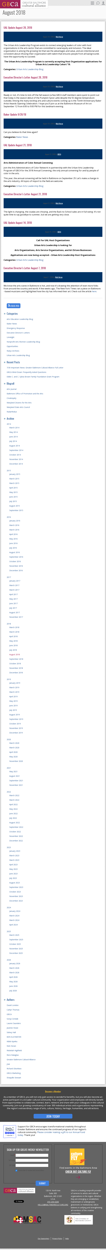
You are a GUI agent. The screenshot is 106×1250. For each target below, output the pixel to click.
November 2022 (16, 836)
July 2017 (13, 608)
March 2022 (14, 795)
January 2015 (14, 474)
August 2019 (14, 714)
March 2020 (14, 743)
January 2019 (14, 683)
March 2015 (14, 478)
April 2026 (13, 977)
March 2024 (14, 915)
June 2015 (13, 497)
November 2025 (16, 948)
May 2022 (13, 809)
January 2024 (14, 911)
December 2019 (16, 732)
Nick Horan (59, 36)
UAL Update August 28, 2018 (18, 27)
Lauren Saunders (14, 1023)
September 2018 (16, 659)
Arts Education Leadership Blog (20, 319)
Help (67, 1238)
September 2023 (16, 887)
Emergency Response (16, 328)
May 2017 (13, 599)
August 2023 (14, 882)
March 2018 (14, 627)
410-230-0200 (53, 1202)
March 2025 (14, 935)
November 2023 (16, 896)
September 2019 (16, 719)
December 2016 (16, 570)
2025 (9, 931)
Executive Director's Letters (18, 332)
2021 (9, 768)
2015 (9, 470)
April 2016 (13, 534)
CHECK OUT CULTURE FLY (78, 1171)
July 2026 (13, 990)
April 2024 (13, 924)
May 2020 (13, 756)
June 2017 (13, 603)
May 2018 (13, 641)
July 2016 (13, 548)
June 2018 (13, 645)
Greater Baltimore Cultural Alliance (21, 1059)
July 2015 (13, 501)
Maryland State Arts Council (18, 407)
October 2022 (15, 831)
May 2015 (13, 492)
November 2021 (16, 785)
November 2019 (16, 728)
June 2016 (13, 543)
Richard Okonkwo (14, 1068)
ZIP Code (12, 1165)
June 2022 (13, 813)
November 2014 (16, 459)
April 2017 (13, 594)
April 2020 (13, 752)
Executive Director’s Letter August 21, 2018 (25, 194)
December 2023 (16, 901)
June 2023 (13, 873)
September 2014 (16, 450)
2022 (9, 792)
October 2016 (15, 561)
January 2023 (14, 851)
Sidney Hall (11, 1032)
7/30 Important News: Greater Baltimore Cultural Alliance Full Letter (35, 367)
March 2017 (14, 585)
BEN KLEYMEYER (14, 1037)
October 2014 (15, 455)
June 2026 (13, 986)
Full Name (12, 1160)
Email (13, 1155)
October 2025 (15, 944)
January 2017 (14, 581)
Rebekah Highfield (14, 1050)
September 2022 (16, 827)
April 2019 (13, 696)
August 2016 (14, 552)
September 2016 (16, 557)
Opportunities (12, 346)
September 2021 (16, 780)
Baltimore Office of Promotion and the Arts (25, 393)
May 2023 (13, 869)
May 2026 (13, 981)
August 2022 (14, 822)
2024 (9, 907)
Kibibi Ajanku (12, 1041)
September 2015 (16, 510)
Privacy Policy (57, 1238)
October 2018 (15, 663)
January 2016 (14, 520)
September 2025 (16, 939)
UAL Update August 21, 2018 (18, 145)
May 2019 (13, 701)
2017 (9, 577)
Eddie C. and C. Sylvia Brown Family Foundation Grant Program (33, 376)
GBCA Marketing (14, 1073)
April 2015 (13, 487)
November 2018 (16, 668)
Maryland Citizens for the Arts (19, 402)
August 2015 (14, 506)
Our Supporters (43, 1238)
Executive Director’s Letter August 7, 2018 (25, 268)
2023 (9, 847)
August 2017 (14, 612)
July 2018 (13, 650)
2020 (9, 739)
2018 (9, 623)
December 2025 (16, 953)
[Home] (24, 7)
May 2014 (13, 432)
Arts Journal (11, 389)
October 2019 (15, 723)
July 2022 (13, 818)
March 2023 (14, 855)
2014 (9, 424)
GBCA (59, 154)
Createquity (11, 398)
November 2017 (16, 617)
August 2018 (14, 654)
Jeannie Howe (12, 1028)
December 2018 (16, 672)
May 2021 (13, 771)
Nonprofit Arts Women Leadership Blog (23, 342)
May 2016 (13, 539)
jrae (8, 1064)
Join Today (53, 1116)
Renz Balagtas (13, 1055)
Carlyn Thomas (13, 1010)
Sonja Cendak (12, 1019)
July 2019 (13, 710)
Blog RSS (15, 305)
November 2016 (16, 566)
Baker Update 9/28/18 (15, 114)
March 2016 (14, 525)
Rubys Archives (13, 351)
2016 (9, 517)
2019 (9, 679)
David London (12, 1005)
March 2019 (14, 687)
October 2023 (15, 891)
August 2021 (14, 776)
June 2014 (13, 436)
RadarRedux (12, 411)
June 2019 (13, 705)
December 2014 (16, 464)
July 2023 (13, 878)
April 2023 (13, 864)
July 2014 (13, 441)
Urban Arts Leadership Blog (29, 69)
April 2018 (13, 636)
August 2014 (14, 445)
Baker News (22, 137)
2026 (9, 960)
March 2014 (14, 427)
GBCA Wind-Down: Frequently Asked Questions (26, 372)
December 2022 (16, 840)
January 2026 (14, 963)
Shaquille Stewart (14, 1077)
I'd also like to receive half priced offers (31, 1170)
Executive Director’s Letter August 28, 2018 (25, 77)
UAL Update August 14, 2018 (18, 223)
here (94, 291)
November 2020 (16, 761)
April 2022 (13, 804)
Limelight (10, 337)
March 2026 (14, 968)
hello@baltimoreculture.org (53, 1204)
